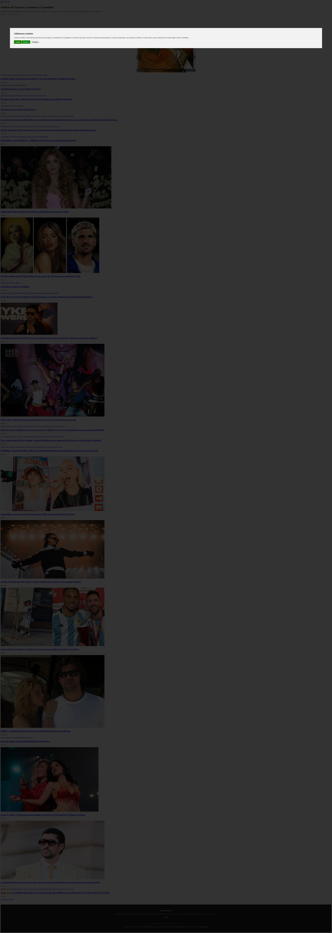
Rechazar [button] (26, 42)
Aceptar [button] (17, 42)
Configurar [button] (35, 42)
